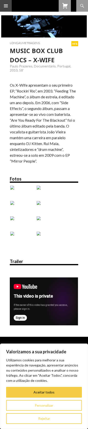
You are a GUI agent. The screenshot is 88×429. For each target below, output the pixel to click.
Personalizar (44, 405)
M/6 (74, 43)
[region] (44, 386)
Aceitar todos (44, 392)
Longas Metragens (25, 43)
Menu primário (6, 6)
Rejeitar (44, 418)
